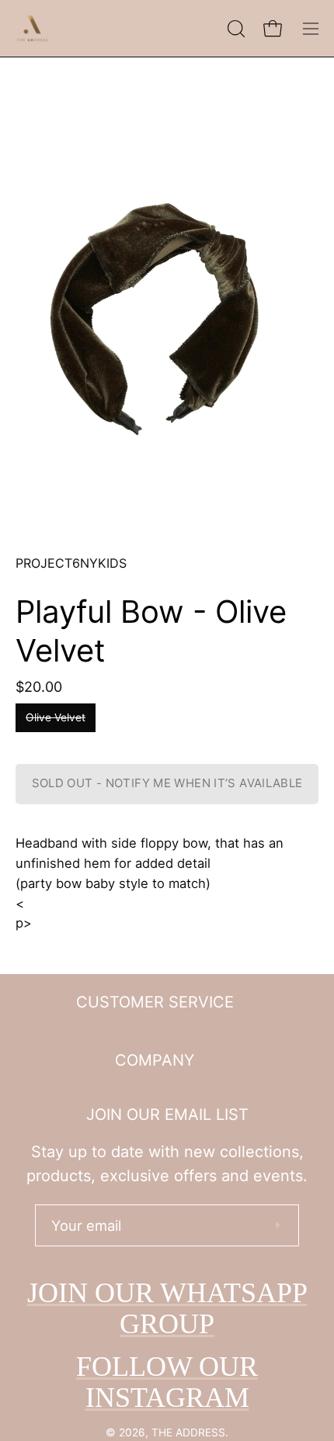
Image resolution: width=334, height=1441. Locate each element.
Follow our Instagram (167, 1382)
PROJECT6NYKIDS (71, 563)
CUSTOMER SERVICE (155, 1002)
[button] (234, 29)
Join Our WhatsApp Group (167, 1308)
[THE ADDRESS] (35, 28)
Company (154, 1060)
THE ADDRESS (188, 1432)
